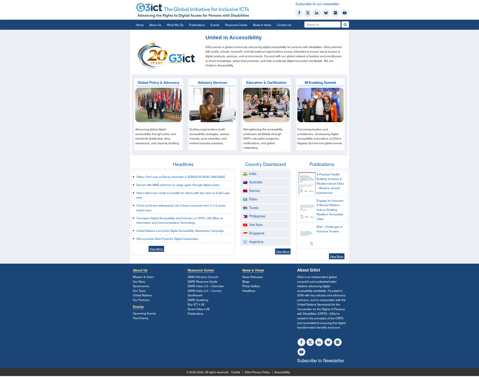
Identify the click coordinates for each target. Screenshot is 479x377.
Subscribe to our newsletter (317, 3)
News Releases (252, 277)
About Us (155, 25)
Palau (253, 198)
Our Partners (141, 300)
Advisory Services (212, 82)
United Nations (142, 295)
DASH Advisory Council (203, 277)
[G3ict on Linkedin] (316, 13)
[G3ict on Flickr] (335, 13)
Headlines (183, 164)
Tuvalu (254, 207)
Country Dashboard (265, 164)
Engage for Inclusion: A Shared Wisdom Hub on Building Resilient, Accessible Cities (330, 209)
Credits (235, 372)
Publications (197, 25)
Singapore (256, 233)
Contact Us (284, 25)
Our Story (139, 281)
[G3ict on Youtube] (344, 13)
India (252, 173)
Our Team (139, 291)
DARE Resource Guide (202, 281)
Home (140, 25)
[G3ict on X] (308, 13)
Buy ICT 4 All (196, 304)
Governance (141, 286)
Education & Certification (266, 82)
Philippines (257, 215)
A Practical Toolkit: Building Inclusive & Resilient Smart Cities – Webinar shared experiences (330, 183)
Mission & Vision (143, 277)
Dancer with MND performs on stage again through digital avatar (178, 185)
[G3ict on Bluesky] (326, 13)
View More (156, 249)
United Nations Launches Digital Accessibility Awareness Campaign (180, 230)
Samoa (254, 190)
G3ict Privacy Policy (257, 372)
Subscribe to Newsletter (320, 360)
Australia (255, 181)
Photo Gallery (251, 286)
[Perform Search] (345, 24)
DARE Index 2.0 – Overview (206, 286)
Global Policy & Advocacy (158, 82)
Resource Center (236, 25)
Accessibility (282, 372)
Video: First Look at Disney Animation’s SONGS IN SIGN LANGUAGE (180, 177)
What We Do (175, 25)
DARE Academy (198, 300)
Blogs (246, 281)
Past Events (140, 318)
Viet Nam (256, 224)
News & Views (262, 25)
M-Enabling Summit (320, 82)
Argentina (256, 241)
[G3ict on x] (310, 342)
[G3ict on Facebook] (299, 13)
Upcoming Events (144, 313)
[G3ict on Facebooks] (301, 342)
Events (214, 25)
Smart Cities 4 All (198, 309)
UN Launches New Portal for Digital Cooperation (167, 238)
